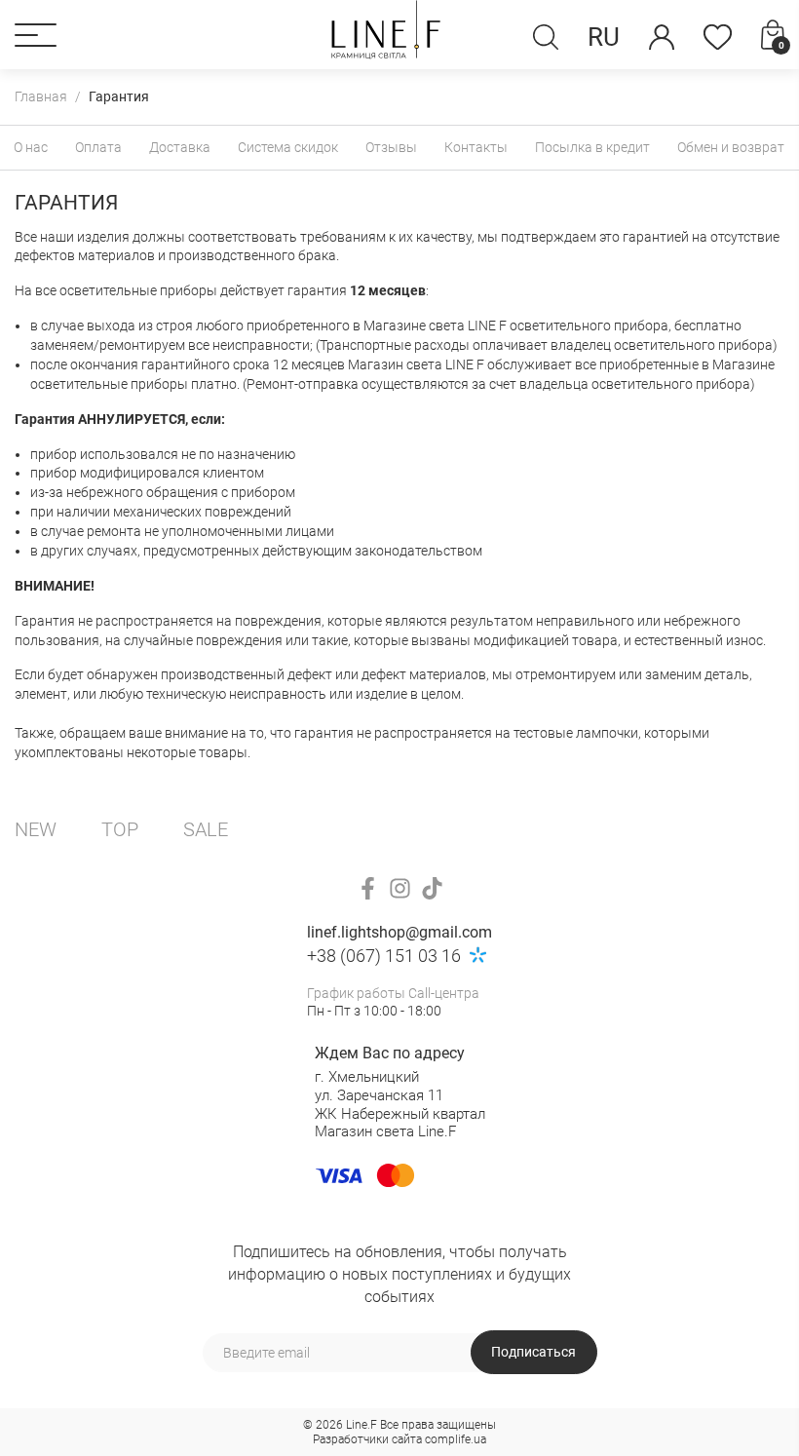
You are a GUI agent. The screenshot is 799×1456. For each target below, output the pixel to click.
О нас (31, 147)
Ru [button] (604, 37)
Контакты (476, 147)
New (36, 829)
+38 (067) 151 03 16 (384, 955)
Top (119, 829)
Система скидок (288, 147)
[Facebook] (368, 888)
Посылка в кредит (592, 147)
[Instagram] (400, 888)
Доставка (179, 147)
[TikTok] (432, 888)
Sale (205, 829)
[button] (36, 35)
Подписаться (533, 1352)
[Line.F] (385, 34)
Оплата (98, 147)
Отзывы (391, 147)
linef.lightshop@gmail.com (399, 932)
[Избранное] (718, 37)
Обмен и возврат (730, 147)
